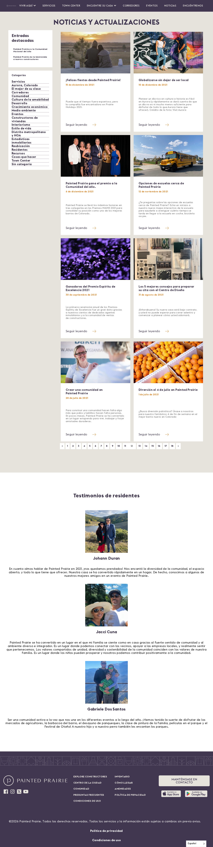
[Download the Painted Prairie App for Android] (196, 794)
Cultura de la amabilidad (30, 99)
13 (139, 446)
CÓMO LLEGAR (124, 783)
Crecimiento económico (30, 106)
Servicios (48, 5)
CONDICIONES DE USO (87, 801)
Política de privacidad (106, 830)
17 (166, 446)
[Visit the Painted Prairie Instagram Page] (12, 791)
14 (146, 446)
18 (172, 446)
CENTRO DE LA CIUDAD (87, 783)
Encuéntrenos (193, 5)
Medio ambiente (24, 110)
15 (152, 446)
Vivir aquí (26, 5)
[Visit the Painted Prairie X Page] (19, 791)
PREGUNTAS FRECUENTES (88, 795)
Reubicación (21, 146)
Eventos (152, 5)
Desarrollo (19, 103)
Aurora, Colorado (25, 85)
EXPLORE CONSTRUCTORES (90, 776)
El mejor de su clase (26, 88)
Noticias (170, 5)
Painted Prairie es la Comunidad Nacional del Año (30, 50)
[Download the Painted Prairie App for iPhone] (172, 794)
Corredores (131, 5)
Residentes (19, 149)
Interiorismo (21, 124)
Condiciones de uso (106, 840)
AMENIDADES (123, 789)
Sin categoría (22, 164)
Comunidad (20, 96)
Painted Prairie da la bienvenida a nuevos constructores (30, 58)
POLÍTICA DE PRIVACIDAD (130, 795)
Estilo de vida (21, 128)
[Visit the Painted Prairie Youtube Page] (25, 791)
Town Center (71, 5)
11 (125, 446)
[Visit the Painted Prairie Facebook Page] (5, 791)
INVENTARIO (122, 776)
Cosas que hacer (24, 156)
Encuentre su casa (100, 5)
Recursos (18, 153)
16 (159, 446)
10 (118, 446)
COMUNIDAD (81, 789)
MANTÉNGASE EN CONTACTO (184, 781)
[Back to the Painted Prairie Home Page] (11, 6)
